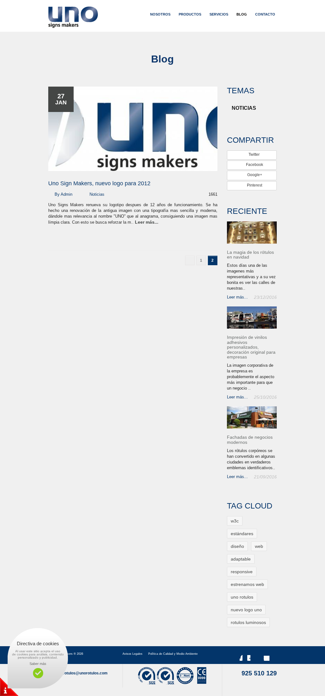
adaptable (241, 558)
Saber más (38, 664)
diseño (237, 546)
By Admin (63, 194)
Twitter (254, 154)
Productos (190, 14)
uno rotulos (242, 597)
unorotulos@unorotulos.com (81, 673)
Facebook (254, 164)
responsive (242, 571)
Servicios (218, 14)
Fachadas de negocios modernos (250, 439)
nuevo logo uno (246, 609)
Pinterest (254, 185)
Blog (241, 14)
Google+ (254, 175)
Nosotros (160, 14)
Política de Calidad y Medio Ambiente (173, 653)
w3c (235, 520)
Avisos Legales (133, 653)
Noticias (97, 194)
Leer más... (146, 222)
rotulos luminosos (248, 622)
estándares (242, 533)
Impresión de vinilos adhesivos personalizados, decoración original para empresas (251, 347)
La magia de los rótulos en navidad (250, 254)
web (259, 546)
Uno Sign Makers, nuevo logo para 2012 (99, 183)
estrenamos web (247, 584)
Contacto (265, 14)
